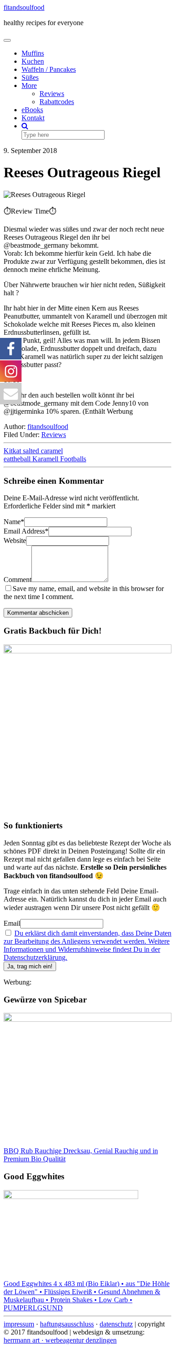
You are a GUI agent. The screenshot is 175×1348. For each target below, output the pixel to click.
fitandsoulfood (24, 7)
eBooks (32, 110)
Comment (17, 579)
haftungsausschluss (67, 1324)
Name (14, 521)
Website (15, 540)
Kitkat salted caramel (33, 451)
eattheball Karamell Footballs (45, 459)
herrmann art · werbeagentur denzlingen (60, 1340)
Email (12, 923)
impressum (19, 1324)
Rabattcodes (56, 101)
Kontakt (33, 118)
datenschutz (116, 1324)
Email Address (26, 531)
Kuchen (33, 61)
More (29, 85)
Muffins (33, 53)
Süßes (30, 77)
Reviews (51, 93)
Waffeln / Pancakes (49, 69)
